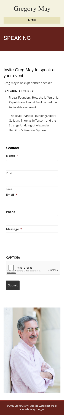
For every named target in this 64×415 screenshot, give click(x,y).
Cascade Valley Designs (32, 409)
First (9, 173)
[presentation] (33, 268)
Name (12, 156)
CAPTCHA (13, 257)
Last (9, 189)
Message (14, 229)
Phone (10, 212)
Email (11, 195)
